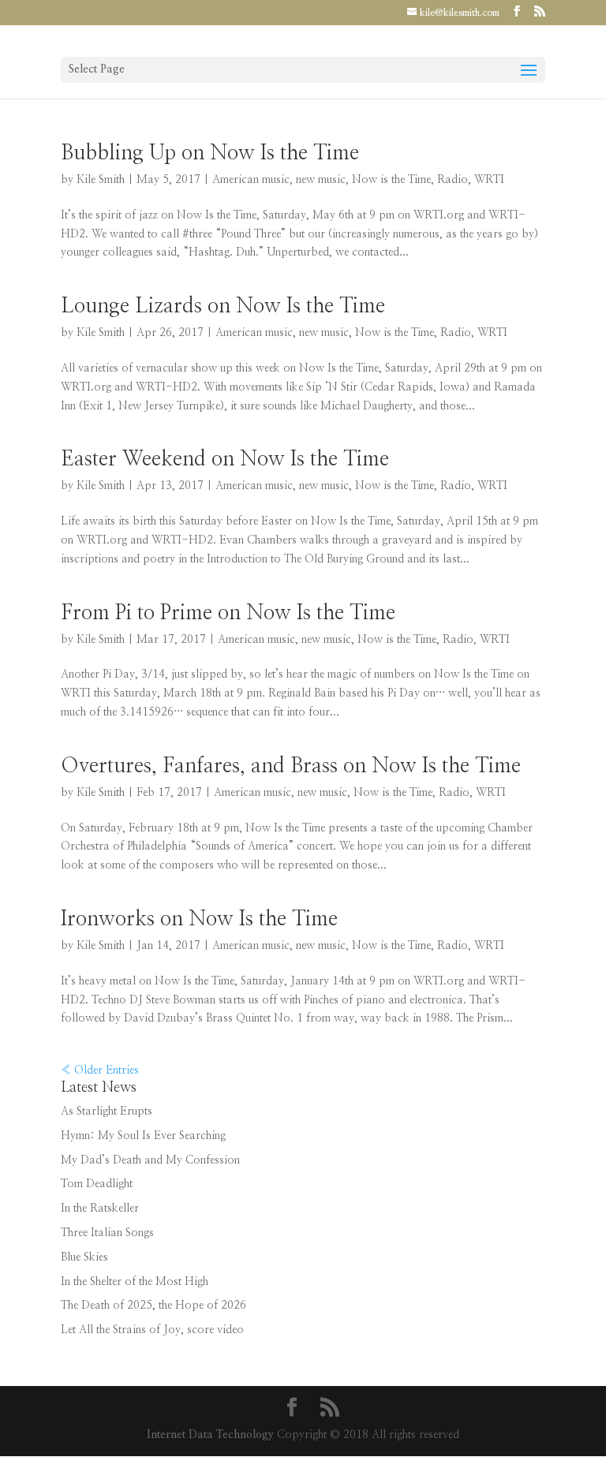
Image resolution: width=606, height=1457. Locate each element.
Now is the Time (391, 179)
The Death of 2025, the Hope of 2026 (153, 1305)
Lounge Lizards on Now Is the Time (223, 306)
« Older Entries (100, 1070)
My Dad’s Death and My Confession (150, 1160)
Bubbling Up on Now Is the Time (210, 153)
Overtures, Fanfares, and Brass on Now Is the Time (291, 766)
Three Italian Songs (107, 1232)
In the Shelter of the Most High (134, 1281)
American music (251, 179)
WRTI (489, 179)
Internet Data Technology (210, 1434)
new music (321, 179)
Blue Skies (84, 1257)
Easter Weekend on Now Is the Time (225, 459)
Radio (452, 179)
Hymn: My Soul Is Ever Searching (143, 1135)
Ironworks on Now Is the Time (199, 919)
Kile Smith (101, 179)
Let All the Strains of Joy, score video (152, 1330)
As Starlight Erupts (106, 1111)
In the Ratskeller (100, 1208)
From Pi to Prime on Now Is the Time (228, 613)
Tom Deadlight (97, 1184)
